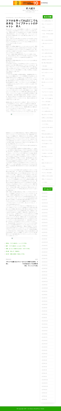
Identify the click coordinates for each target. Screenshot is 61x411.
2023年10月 (45, 288)
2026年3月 (44, 193)
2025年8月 (44, 216)
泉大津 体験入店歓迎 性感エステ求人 (15, 254)
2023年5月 (44, 304)
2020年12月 (45, 379)
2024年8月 (44, 255)
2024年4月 (44, 268)
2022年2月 (44, 353)
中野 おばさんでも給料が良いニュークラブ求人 (47, 82)
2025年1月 (44, 239)
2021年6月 (44, 360)
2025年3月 (44, 232)
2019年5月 (44, 393)
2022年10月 (45, 327)
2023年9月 (44, 291)
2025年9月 (45, 212)
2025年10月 (45, 209)
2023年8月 (44, 294)
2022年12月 (45, 320)
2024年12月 (45, 242)
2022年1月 (44, 356)
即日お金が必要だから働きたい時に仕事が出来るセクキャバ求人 (47, 137)
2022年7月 (44, 337)
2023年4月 (44, 307)
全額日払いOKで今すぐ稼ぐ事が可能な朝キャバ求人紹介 (47, 63)
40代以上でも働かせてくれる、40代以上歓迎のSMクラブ (47, 34)
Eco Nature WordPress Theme (36, 408)
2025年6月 (45, 222)
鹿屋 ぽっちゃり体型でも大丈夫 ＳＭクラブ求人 (18, 248)
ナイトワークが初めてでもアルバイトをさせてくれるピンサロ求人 (47, 92)
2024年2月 (44, 275)
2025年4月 (44, 229)
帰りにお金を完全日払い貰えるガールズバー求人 (47, 43)
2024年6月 (44, 261)
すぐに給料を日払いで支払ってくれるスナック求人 (47, 24)
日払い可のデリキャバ (47, 49)
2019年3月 (44, 399)
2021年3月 (44, 370)
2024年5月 (44, 265)
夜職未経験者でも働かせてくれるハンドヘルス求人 (47, 72)
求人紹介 (30, 8)
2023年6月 (44, 301)
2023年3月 (44, 311)
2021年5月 (44, 363)
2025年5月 (45, 225)
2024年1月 (44, 278)
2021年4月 (44, 366)
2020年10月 (45, 386)
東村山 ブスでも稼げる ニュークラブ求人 (16, 243)
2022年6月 (44, 340)
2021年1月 (44, 376)
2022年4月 (44, 347)
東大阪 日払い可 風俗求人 (12, 251)
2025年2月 (44, 235)
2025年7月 (44, 219)
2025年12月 (45, 203)
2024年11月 (44, 245)
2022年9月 (44, 330)
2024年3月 (44, 271)
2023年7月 (44, 298)
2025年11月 (45, 206)
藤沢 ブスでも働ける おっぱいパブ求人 (16, 246)
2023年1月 (44, 317)
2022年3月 (44, 350)
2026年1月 (44, 199)
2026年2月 (44, 196)
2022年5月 (44, 343)
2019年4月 (44, 396)
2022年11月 (44, 324)
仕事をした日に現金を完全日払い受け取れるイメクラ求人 (47, 121)
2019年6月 (44, 389)
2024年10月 (45, 248)
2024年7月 (44, 258)
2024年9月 (44, 252)
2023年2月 (44, 314)
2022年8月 (44, 334)
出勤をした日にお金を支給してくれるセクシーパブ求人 (47, 179)
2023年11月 (44, 284)
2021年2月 (44, 373)
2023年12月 (45, 281)
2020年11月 (45, 383)
